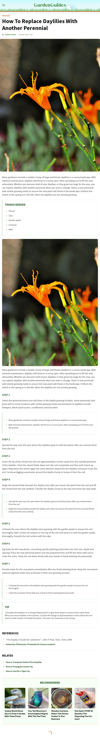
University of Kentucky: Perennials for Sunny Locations (30, 644)
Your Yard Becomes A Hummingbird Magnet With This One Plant (38, 714)
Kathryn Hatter (10, 35)
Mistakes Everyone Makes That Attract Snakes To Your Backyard (59, 715)
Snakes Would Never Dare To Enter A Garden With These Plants (15, 714)
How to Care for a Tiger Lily (18, 671)
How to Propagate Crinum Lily (19, 666)
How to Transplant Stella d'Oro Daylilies (24, 662)
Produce (6, 16)
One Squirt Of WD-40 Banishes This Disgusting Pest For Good (84, 715)
